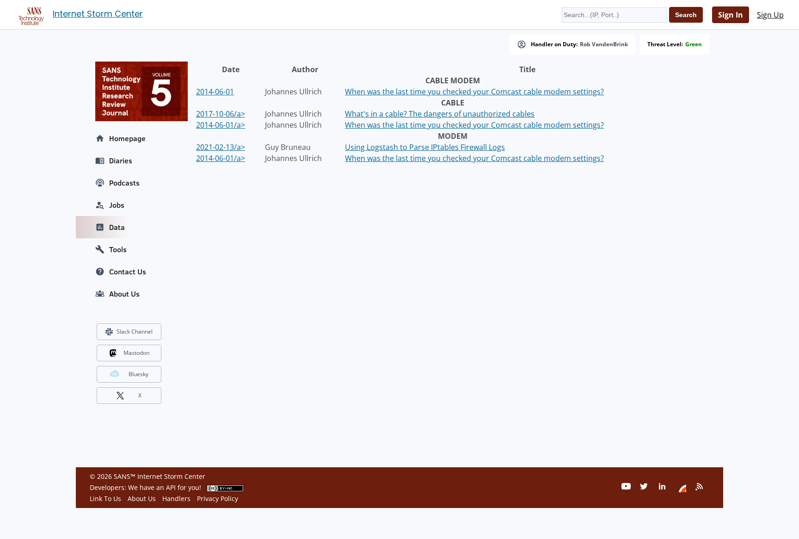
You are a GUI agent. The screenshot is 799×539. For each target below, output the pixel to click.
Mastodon (136, 353)
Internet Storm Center (98, 13)
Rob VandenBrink (604, 44)
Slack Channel (135, 331)
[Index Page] (29, 14)
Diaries (120, 160)
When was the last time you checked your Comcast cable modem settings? (474, 92)
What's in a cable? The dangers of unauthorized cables (440, 114)
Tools (118, 249)
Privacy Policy (217, 498)
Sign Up (770, 15)
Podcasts (124, 183)
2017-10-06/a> (220, 114)
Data (117, 227)
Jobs (116, 205)
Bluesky (138, 374)
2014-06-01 (215, 92)
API (171, 487)
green (693, 44)
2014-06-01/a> (220, 125)
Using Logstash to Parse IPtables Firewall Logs (425, 147)
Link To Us (105, 498)
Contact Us (127, 271)
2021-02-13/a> (220, 147)
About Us (124, 294)
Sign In (730, 15)
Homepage (127, 138)
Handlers (176, 498)
